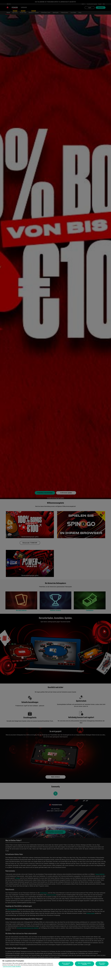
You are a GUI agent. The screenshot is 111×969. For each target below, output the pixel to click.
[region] (55, 963)
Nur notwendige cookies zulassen (84, 963)
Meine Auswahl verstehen (66, 963)
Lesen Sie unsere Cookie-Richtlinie (12, 966)
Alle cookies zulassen (102, 963)
